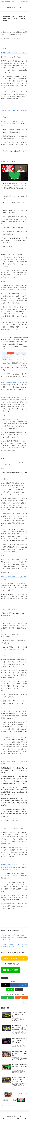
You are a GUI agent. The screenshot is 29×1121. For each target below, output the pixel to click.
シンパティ (5, 978)
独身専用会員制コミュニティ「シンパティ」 (14, 53)
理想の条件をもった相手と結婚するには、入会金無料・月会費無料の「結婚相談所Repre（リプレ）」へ (14, 937)
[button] (19, 989)
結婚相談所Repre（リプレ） (14, 382)
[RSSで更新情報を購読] (21, 997)
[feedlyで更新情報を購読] (7, 997)
